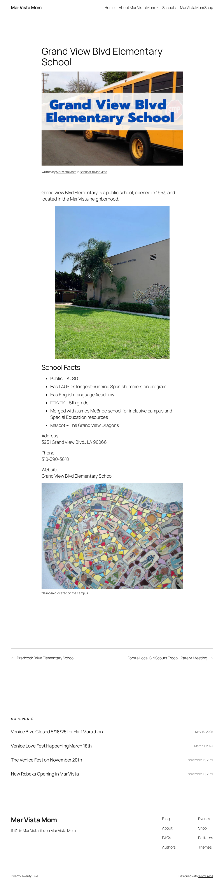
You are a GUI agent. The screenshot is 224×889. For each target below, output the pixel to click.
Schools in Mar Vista (93, 172)
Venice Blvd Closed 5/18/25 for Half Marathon (57, 731)
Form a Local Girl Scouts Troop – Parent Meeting (167, 657)
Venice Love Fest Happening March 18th (51, 745)
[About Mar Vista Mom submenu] (157, 7)
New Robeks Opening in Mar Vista (45, 773)
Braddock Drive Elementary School (45, 657)
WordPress (205, 876)
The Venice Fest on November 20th (46, 759)
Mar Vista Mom (26, 7)
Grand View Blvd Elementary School (77, 476)
